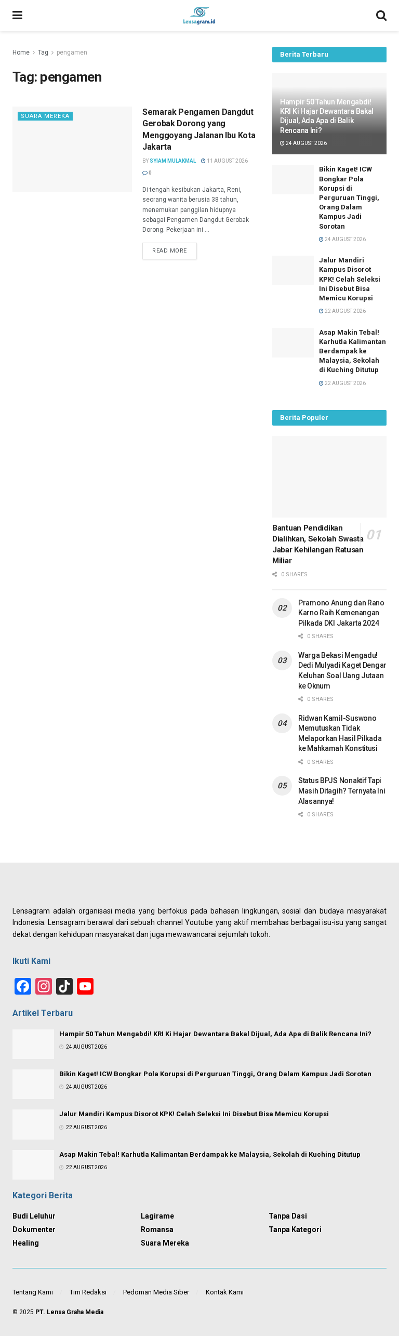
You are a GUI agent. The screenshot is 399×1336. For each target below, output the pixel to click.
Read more (169, 250)
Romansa (157, 1229)
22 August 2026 (345, 311)
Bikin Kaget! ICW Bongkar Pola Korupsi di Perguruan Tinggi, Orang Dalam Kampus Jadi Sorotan (349, 197)
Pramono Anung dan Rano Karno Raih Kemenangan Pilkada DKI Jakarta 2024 (341, 613)
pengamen (72, 52)
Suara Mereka (45, 116)
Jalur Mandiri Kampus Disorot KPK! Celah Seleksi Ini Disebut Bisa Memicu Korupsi (349, 279)
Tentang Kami (32, 1292)
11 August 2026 (227, 161)
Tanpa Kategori (295, 1229)
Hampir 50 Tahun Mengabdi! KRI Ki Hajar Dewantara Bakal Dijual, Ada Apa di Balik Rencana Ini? (215, 1034)
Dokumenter (34, 1229)
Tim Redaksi (88, 1292)
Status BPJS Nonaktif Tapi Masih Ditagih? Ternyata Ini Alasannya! (341, 790)
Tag (43, 52)
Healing (25, 1243)
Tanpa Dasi (288, 1216)
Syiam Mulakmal (173, 161)
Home (21, 52)
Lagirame (157, 1216)
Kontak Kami (225, 1292)
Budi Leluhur (34, 1216)
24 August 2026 (306, 143)
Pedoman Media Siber (156, 1292)
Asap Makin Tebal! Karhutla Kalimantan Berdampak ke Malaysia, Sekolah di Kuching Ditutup (352, 351)
